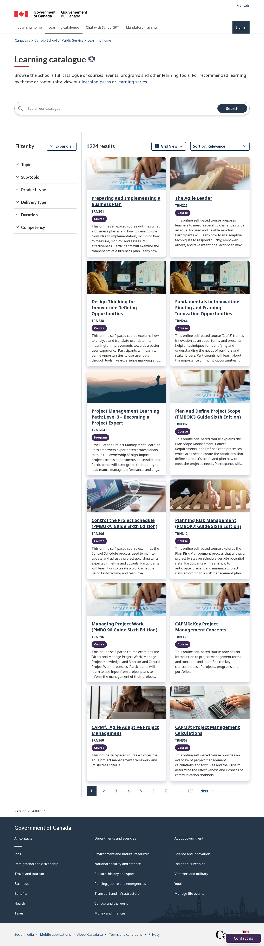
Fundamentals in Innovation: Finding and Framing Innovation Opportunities (207, 307)
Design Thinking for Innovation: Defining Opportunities (114, 307)
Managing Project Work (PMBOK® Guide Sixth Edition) (124, 627)
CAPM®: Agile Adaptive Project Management (125, 730)
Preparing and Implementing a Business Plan (126, 201)
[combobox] (166, 146)
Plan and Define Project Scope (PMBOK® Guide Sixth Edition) (208, 414)
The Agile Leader (193, 198)
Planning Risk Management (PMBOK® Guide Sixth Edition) (208, 523)
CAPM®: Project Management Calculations (207, 730)
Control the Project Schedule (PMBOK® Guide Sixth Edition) (124, 523)
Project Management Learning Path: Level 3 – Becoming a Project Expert (125, 417)
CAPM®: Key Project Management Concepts (200, 627)
